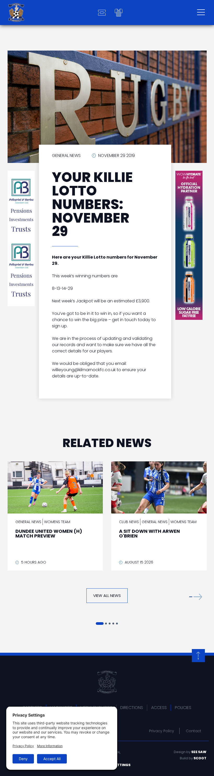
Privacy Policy (161, 731)
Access (159, 708)
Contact (193, 731)
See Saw (198, 752)
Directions (131, 708)
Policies (183, 708)
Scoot (200, 758)
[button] (196, 597)
